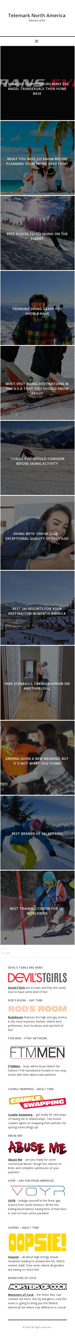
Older (5, 953)
